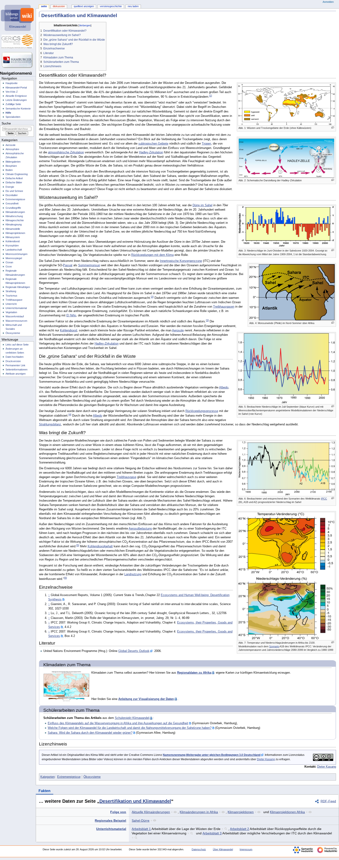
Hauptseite (12, 83)
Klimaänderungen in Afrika (199, 812)
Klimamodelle (13, 228)
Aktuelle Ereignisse (16, 95)
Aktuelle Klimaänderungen (151, 812)
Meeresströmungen (16, 254)
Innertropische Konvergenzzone (181, 261)
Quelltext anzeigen (84, 6)
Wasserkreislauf (15, 316)
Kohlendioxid (68, 330)
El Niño (71, 315)
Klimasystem (13, 237)
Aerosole (178, 330)
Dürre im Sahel (202, 205)
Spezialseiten (13, 116)
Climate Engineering (17, 174)
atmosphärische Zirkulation (66, 152)
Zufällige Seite (13, 104)
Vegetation (11, 312)
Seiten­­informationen (16, 369)
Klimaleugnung (14, 224)
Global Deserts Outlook (133, 651)
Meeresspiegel (14, 258)
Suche (6, 123)
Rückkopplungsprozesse (201, 411)
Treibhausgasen (223, 306)
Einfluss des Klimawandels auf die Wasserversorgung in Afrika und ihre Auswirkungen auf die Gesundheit (118, 723)
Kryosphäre (12, 245)
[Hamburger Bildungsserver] (18, 60)
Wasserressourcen (16, 320)
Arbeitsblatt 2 (239, 829)
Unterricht (11, 304)
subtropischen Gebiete (153, 143)
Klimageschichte (15, 220)
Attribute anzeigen (16, 373)
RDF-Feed (328, 801)
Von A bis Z (12, 91)
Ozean (9, 262)
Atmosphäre (12, 149)
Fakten (45, 791)
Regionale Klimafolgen (18, 287)
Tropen (206, 143)
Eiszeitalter (12, 195)
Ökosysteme (92, 776)
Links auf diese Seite (17, 344)
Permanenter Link (15, 365)
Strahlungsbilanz (50, 424)
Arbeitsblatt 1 (141, 829)
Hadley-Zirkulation (151, 152)
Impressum (246, 849)
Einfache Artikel (14, 178)
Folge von (118, 812)
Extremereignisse (68, 776)
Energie (10, 186)
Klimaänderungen (15, 212)
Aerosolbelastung (140, 528)
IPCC (324, 498)
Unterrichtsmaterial (111, 829)
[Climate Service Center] (18, 41)
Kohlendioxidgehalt (100, 546)
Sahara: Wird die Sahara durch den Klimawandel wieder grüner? (90, 732)
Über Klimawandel (223, 849)
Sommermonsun (89, 265)
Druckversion (13, 361)
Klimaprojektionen (241, 812)
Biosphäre (11, 165)
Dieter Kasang (266, 759)
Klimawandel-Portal (16, 87)
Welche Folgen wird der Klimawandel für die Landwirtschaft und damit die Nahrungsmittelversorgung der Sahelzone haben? (129, 728)
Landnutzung (132, 574)
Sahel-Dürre (140, 820)
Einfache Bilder (14, 182)
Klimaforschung (14, 216)
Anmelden (328, 1)
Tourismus (11, 295)
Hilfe (8, 112)
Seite (44, 6)
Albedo (223, 387)
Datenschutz (199, 849)
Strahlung (11, 291)
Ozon (9, 266)
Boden (9, 170)
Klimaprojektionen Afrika (287, 812)
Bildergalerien (13, 161)
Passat (67, 265)
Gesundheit (12, 203)
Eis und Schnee (14, 191)
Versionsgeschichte (111, 6)
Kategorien (47, 776)
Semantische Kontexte (18, 108)
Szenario (274, 646)
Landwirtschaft (14, 249)
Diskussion (59, 6)
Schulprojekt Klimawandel (132, 718)
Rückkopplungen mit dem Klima (152, 255)
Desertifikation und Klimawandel (135, 801)
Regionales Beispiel (110, 820)
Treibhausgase (126, 477)
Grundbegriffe (13, 207)
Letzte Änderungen (16, 100)
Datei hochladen (15, 356)
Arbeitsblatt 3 (212, 833)
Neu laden (133, 6)
